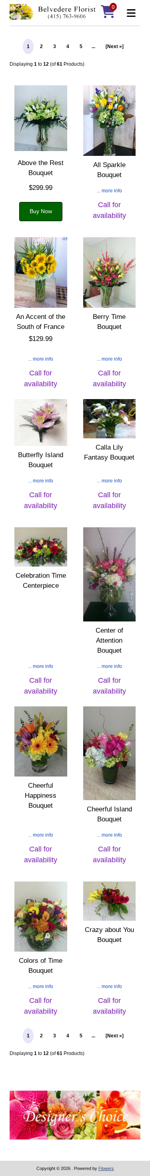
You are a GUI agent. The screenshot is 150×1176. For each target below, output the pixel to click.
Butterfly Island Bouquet (40, 460)
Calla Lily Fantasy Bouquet (109, 452)
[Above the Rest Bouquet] (40, 119)
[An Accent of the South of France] (40, 273)
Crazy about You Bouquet (109, 935)
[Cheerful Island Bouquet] (109, 754)
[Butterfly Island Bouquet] (40, 423)
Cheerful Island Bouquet (109, 814)
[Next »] (115, 46)
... (93, 46)
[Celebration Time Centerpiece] (40, 548)
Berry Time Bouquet (109, 322)
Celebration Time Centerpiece (41, 580)
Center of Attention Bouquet (109, 640)
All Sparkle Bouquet (109, 170)
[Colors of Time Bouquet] (40, 917)
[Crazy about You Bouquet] (109, 902)
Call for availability (109, 210)
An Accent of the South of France (40, 322)
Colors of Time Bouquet (40, 965)
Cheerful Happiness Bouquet (40, 795)
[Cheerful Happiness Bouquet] (40, 742)
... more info (109, 191)
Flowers (106, 1168)
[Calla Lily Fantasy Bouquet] (109, 419)
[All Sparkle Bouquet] (109, 121)
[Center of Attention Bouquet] (109, 575)
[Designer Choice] (75, 1116)
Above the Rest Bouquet (41, 168)
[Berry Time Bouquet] (109, 273)
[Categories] (129, 13)
